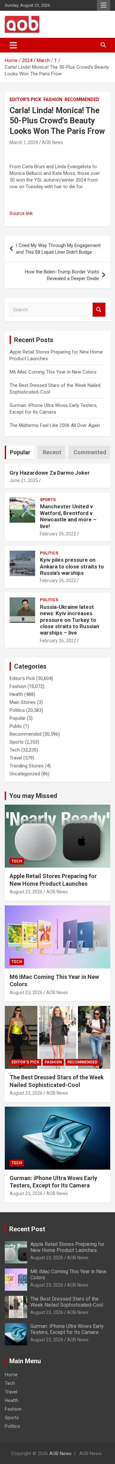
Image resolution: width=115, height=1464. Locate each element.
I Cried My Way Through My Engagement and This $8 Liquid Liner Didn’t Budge (58, 249)
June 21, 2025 (24, 480)
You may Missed (33, 796)
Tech (15, 750)
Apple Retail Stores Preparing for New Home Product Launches (67, 1247)
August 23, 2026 (26, 891)
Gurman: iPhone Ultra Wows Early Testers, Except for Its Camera (67, 1329)
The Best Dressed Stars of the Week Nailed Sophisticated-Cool (66, 1302)
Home (11, 1375)
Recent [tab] (52, 452)
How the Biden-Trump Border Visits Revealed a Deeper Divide (62, 275)
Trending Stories (27, 766)
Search (99, 310)
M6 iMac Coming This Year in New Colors (53, 372)
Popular (18, 718)
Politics (49, 553)
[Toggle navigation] (13, 45)
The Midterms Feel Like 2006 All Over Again (55, 425)
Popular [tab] (20, 452)
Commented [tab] (89, 452)
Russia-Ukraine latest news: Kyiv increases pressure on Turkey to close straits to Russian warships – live (69, 620)
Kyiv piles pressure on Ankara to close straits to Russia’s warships (72, 566)
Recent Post (27, 1229)
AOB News (52, 142)
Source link (21, 213)
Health (16, 694)
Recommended (82, 99)
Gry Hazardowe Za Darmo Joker (50, 473)
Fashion (52, 99)
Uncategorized (25, 774)
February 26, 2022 (58, 533)
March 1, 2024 (24, 142)
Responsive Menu (103, 5)
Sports (48, 500)
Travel (16, 758)
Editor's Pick (25, 99)
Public (16, 726)
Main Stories (23, 702)
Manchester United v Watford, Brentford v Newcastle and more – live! (68, 516)
